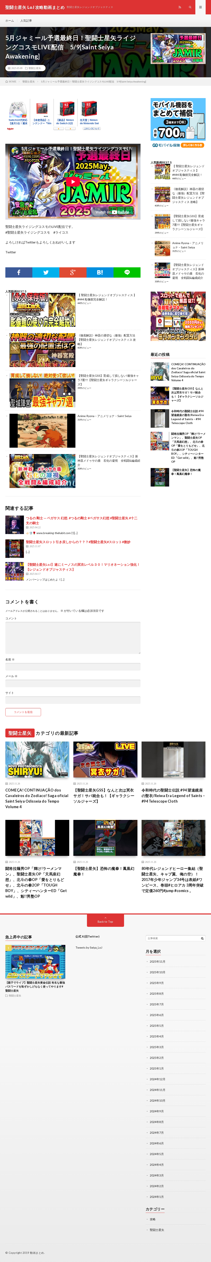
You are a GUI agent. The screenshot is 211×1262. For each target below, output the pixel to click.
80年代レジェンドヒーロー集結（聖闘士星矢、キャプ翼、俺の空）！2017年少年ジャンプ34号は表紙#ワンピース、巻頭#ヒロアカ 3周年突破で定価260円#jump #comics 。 (173, 879)
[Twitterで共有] (45, 272)
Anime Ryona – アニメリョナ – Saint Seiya (104, 416)
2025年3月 (157, 1047)
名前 (10, 659)
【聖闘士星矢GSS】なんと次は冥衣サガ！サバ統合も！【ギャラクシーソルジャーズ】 (103, 795)
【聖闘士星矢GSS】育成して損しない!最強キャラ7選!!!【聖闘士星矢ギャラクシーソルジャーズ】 (108, 380)
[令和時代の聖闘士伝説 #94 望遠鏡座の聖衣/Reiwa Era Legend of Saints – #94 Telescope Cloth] (160, 418)
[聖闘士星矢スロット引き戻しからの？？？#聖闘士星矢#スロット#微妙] (14, 548)
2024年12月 (157, 1079)
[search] (202, 938)
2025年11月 (157, 961)
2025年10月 (157, 972)
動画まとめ (37, 1252)
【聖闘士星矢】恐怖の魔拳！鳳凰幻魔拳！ (103, 871)
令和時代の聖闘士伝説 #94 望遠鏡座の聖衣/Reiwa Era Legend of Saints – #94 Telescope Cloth (173, 795)
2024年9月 (157, 1111)
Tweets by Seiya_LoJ (88, 947)
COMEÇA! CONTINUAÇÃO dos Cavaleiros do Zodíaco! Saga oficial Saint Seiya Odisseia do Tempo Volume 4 (188, 372)
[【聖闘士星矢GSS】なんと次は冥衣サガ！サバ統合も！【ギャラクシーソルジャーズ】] (160, 396)
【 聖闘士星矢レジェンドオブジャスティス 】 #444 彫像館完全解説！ (188, 170)
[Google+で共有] (72, 272)
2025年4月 (157, 1036)
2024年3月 (157, 1175)
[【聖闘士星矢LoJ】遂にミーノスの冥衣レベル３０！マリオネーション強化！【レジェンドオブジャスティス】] (14, 571)
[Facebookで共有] (18, 272)
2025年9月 (157, 983)
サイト (9, 692)
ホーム (9, 20)
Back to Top (105, 921)
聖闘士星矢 (35, 68)
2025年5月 (157, 1025)
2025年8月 (157, 993)
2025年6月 (157, 1015)
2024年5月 (157, 1154)
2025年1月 (157, 1068)
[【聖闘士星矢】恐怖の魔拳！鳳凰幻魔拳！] (160, 477)
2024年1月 (157, 1196)
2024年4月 (157, 1164)
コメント (11, 618)
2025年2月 (157, 1057)
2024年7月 (157, 1132)
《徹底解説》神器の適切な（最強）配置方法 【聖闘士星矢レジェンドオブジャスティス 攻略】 (106, 340)
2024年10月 (157, 1100)
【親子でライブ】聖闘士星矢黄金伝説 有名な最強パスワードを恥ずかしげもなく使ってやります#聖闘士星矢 (35, 986)
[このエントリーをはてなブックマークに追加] (100, 272)
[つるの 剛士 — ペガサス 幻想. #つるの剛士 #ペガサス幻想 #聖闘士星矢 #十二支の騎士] (14, 525)
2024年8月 (157, 1122)
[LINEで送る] (127, 272)
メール (11, 676)
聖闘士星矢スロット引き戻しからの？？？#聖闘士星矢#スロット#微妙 (78, 542)
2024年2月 (157, 1186)
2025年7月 (157, 1004)
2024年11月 (157, 1090)
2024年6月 (157, 1143)
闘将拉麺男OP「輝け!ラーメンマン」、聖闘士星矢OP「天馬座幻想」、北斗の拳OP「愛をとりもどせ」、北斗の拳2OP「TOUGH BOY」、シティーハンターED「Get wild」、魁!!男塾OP (36, 882)
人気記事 (26, 20)
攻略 (153, 1219)
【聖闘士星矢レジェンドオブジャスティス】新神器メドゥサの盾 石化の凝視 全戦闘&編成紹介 (108, 460)
